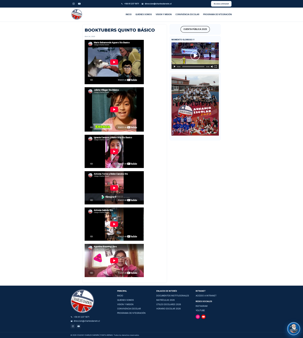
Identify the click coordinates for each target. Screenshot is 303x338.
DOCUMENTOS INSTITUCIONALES (172, 295)
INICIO (129, 14)
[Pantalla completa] (216, 66)
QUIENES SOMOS (143, 14)
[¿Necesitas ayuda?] (293, 328)
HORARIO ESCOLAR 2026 (168, 308)
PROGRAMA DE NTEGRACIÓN (217, 14)
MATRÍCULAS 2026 (165, 300)
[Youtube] (78, 326)
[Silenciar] (212, 66)
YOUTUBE (200, 310)
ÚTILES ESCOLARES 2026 (168, 304)
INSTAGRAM (201, 306)
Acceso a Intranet (221, 4)
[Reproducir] (174, 66)
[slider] (193, 66)
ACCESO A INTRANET (206, 295)
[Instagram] (73, 326)
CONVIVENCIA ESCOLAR (187, 14)
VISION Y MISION (164, 14)
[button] (195, 55)
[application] (195, 55)
